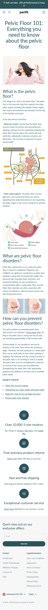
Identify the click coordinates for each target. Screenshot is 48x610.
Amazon (20, 431)
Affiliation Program (10, 567)
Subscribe (24, 544)
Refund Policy (32, 581)
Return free (12, 459)
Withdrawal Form (34, 586)
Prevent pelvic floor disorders (17, 398)
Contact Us (7, 572)
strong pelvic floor (33, 332)
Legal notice (31, 563)
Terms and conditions (35, 558)
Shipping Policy (33, 577)
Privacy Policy (32, 572)
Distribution (8, 558)
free (11, 484)
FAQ (4, 577)
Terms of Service (33, 567)
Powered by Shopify (27, 602)
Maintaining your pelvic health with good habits (24, 390)
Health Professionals (11, 563)
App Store (29, 431)
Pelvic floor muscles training (16, 385)
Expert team (9, 509)
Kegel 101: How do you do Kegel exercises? (23, 394)
